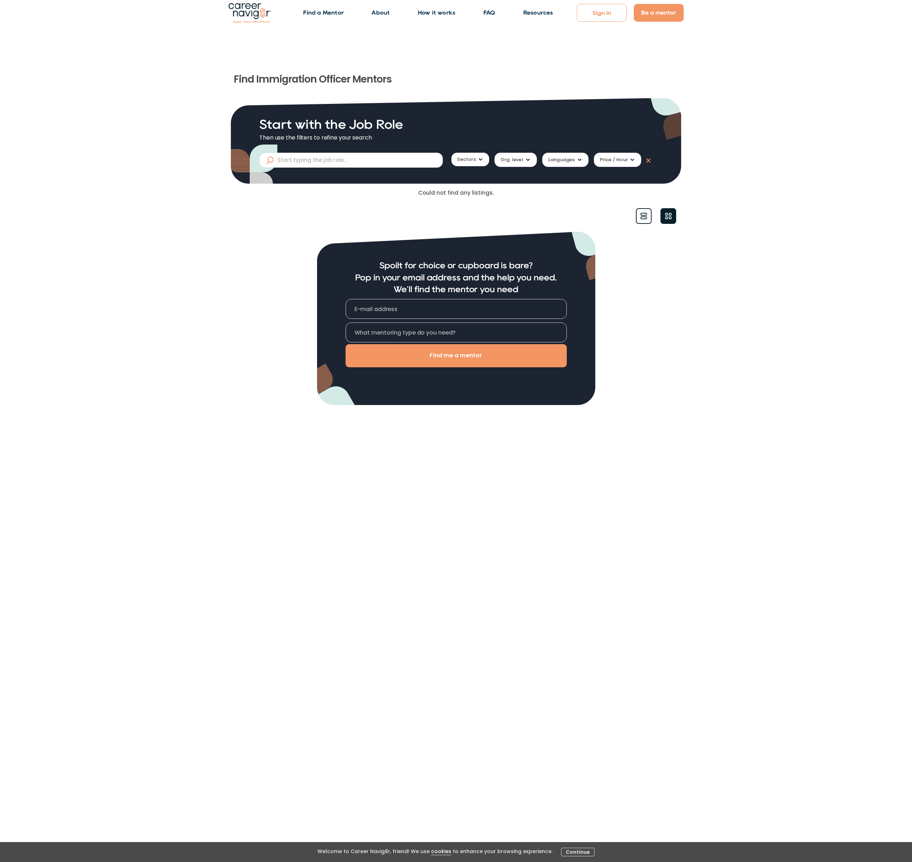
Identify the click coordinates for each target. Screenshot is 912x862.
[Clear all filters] (647, 160)
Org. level (512, 159)
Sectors (466, 159)
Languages (561, 159)
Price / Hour (614, 159)
